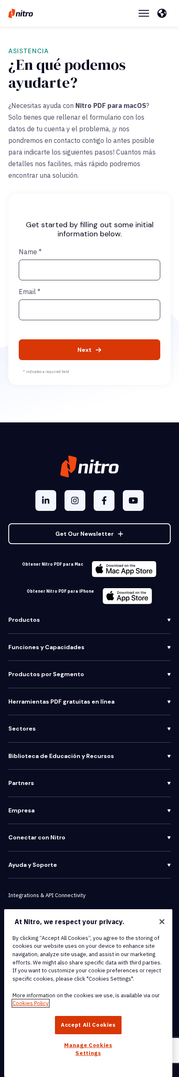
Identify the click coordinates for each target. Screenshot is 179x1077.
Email (29, 291)
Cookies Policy (30, 1003)
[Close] (162, 922)
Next (84, 349)
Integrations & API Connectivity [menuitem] (46, 895)
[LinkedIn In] (45, 500)
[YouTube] (133, 500)
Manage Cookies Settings (88, 1049)
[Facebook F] (104, 500)
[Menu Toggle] (144, 13)
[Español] (164, 13)
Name (30, 252)
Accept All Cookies (88, 1024)
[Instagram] (75, 500)
